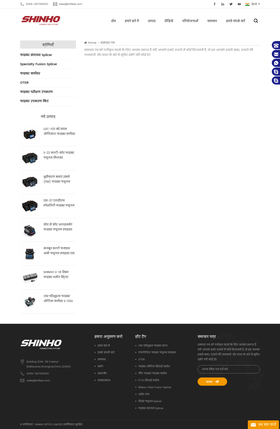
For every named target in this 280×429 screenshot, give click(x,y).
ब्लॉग (100, 366)
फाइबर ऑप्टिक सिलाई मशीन (154, 366)
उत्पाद (152, 20)
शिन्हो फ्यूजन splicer (150, 401)
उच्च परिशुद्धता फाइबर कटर (152, 346)
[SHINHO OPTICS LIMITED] (41, 20)
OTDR (24, 82)
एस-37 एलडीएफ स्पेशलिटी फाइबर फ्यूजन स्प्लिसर (58, 203)
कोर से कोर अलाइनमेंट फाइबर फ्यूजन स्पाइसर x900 (57, 227)
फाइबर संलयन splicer (36, 55)
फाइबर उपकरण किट (34, 101)
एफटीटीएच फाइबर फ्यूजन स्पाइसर (157, 353)
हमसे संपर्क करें (235, 20)
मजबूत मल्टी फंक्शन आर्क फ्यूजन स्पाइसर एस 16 (58, 251)
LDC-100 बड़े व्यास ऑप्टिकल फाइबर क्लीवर (59, 131)
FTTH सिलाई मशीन (148, 380)
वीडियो (169, 20)
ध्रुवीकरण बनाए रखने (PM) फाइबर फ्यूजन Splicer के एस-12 (56, 179)
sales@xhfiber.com (70, 4)
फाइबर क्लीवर (30, 73)
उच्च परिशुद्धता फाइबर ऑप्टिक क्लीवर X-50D (58, 298)
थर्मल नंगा (143, 394)
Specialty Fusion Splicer (38, 64)
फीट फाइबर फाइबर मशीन (152, 373)
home (92, 43)
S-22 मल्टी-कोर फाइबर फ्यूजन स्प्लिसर (58, 155)
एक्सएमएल (104, 380)
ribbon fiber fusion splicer (154, 387)
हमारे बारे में (132, 20)
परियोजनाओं (190, 20)
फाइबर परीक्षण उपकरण (36, 92)
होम (113, 20)
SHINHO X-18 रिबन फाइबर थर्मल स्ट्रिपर (55, 274)
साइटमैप (102, 373)
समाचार (212, 20)
